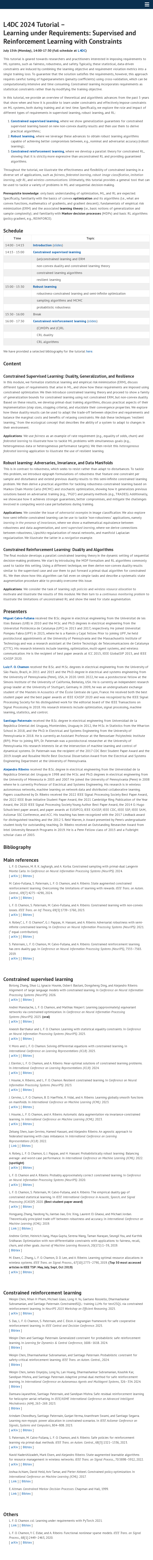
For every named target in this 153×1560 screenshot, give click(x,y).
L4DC (82, 50)
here (89, 351)
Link (14, 1146)
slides (58, 245)
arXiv (14, 876)
